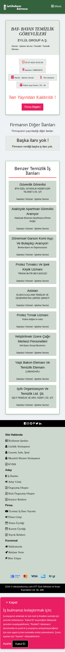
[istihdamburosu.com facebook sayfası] (25, 423)
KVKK (12, 464)
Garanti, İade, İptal (18, 452)
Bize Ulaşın (14, 558)
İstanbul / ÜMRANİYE (33, 70)
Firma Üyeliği (16, 523)
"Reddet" (34, 624)
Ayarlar (7, 643)
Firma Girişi (15, 517)
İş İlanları (12, 476)
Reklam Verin (16, 552)
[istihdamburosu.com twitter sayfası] (37, 423)
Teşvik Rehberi (16, 534)
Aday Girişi (14, 481)
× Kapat (11, 602)
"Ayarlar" (19, 636)
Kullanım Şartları (18, 440)
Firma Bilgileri (32, 106)
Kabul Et (20, 643)
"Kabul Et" (29, 620)
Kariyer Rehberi (17, 499)
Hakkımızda (15, 546)
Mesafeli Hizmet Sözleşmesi (24, 458)
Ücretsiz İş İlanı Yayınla (22, 511)
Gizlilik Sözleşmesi (19, 446)
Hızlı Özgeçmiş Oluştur (21, 493)
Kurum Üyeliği (17, 528)
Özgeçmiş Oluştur (18, 487)
